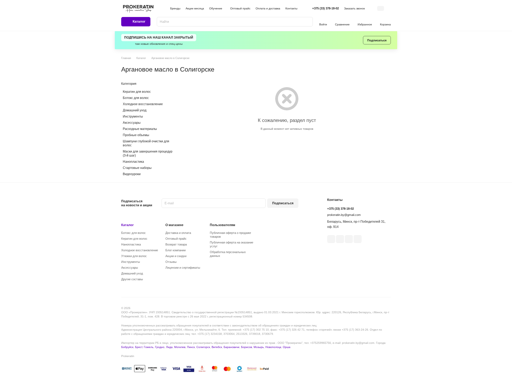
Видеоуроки (132, 174)
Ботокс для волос (136, 98)
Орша (286, 347)
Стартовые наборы (137, 168)
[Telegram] (331, 239)
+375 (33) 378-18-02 (325, 8)
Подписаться (282, 203)
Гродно (159, 347)
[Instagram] (340, 239)
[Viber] (349, 239)
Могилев (179, 347)
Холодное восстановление (143, 104)
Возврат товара (176, 244)
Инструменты (133, 116)
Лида (169, 347)
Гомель (148, 347)
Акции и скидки (175, 256)
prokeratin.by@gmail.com (344, 214)
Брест (138, 347)
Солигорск (203, 347)
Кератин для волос (137, 91)
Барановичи (231, 347)
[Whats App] (358, 239)
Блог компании (175, 250)
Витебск (217, 347)
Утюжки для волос (134, 256)
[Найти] (308, 21)
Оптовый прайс (176, 238)
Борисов (246, 347)
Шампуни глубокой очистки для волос (146, 143)
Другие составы (132, 279)
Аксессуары (132, 122)
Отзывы (171, 261)
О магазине (174, 225)
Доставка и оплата (178, 232)
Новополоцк (273, 347)
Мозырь (259, 347)
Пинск (191, 347)
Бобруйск (127, 347)
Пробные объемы (136, 135)
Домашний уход (134, 110)
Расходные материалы (140, 129)
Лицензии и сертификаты (182, 267)
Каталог (127, 225)
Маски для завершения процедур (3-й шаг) (147, 153)
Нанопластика (133, 161)
